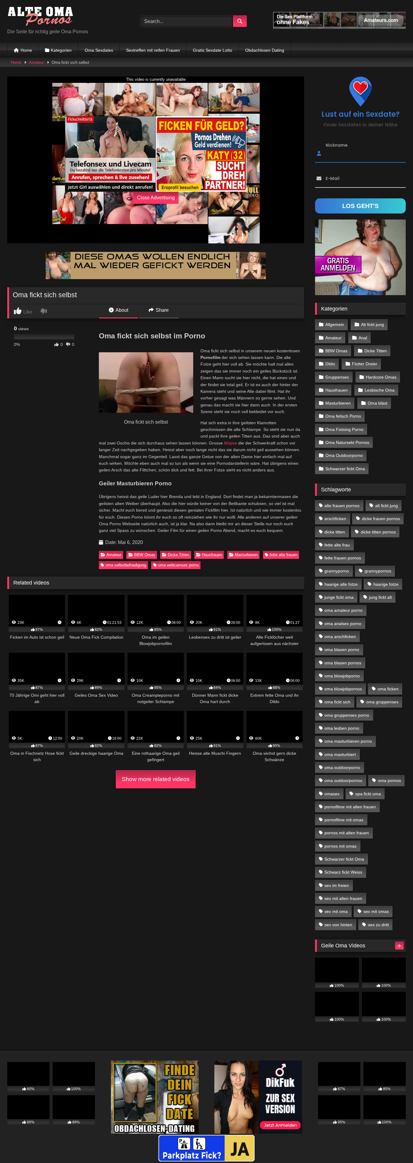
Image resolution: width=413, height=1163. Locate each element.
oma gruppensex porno (346, 715)
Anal (363, 337)
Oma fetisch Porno (343, 416)
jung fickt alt (380, 597)
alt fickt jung (386, 505)
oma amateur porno (343, 610)
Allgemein (334, 324)
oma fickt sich (337, 701)
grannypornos (378, 570)
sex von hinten (338, 924)
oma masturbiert (340, 754)
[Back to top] (394, 1145)
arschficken (335, 518)
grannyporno (336, 570)
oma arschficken (340, 636)
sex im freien (336, 885)
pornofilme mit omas (343, 819)
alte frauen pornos (341, 505)
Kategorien (61, 50)
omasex (332, 793)
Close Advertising (156, 197)
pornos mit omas (340, 846)
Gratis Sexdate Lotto (212, 50)
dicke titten (334, 531)
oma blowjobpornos (343, 688)
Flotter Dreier (364, 363)
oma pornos (389, 780)
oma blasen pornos (342, 662)
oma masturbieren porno (348, 741)
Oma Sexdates (99, 50)
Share (161, 310)
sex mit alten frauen (343, 898)
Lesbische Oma (380, 390)
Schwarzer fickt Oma (345, 468)
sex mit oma (336, 911)
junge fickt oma (338, 597)
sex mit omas (376, 911)
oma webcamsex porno (178, 565)
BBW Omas (144, 554)
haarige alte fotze (341, 584)
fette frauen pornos (342, 557)
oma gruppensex (382, 701)
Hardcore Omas (381, 377)
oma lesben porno (341, 728)
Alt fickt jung (372, 324)
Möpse (230, 443)
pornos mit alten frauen (346, 832)
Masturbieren (246, 554)
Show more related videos (156, 779)
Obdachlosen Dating (264, 50)
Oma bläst (377, 403)
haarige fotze (385, 584)
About (121, 310)
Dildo (330, 363)
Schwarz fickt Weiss (343, 872)
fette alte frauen (283, 554)
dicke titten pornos (378, 531)
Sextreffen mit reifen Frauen (153, 50)
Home (26, 50)
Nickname (337, 145)
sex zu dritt (378, 924)
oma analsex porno (342, 623)
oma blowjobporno (342, 675)
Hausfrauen (212, 554)
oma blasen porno (341, 649)
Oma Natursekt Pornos (347, 442)
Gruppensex (337, 377)
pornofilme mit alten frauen (350, 806)
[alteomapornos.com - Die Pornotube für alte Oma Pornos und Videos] (40, 16)
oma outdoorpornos (343, 780)
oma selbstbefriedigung (126, 565)
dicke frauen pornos (381, 518)
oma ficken (388, 688)
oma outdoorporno (342, 767)
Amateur (36, 62)
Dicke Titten (178, 554)
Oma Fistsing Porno (344, 429)
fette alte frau (337, 544)
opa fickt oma (368, 793)
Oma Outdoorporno (344, 455)
